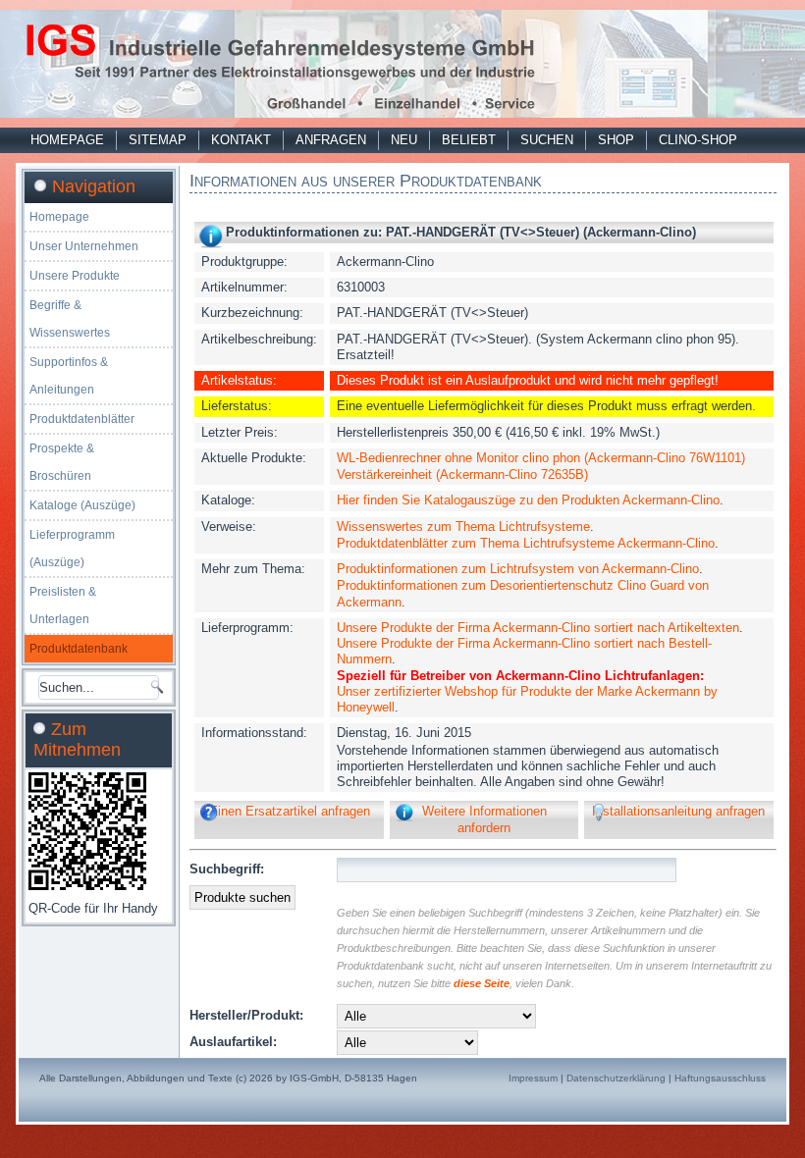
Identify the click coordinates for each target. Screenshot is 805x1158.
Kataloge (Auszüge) (82, 505)
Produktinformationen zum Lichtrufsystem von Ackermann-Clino (518, 568)
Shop (616, 139)
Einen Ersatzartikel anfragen (289, 811)
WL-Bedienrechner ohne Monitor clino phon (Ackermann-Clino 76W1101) (541, 457)
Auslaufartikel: (233, 1041)
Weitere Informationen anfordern (484, 819)
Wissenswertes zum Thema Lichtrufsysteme (463, 526)
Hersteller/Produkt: (246, 1015)
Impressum (533, 1078)
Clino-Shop (698, 139)
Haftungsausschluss (720, 1078)
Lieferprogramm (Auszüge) (72, 548)
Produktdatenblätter (81, 419)
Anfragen (330, 139)
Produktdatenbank (78, 649)
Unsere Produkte (74, 276)
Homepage (67, 139)
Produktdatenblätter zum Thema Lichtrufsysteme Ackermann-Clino (526, 543)
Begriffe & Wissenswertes (69, 319)
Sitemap (158, 139)
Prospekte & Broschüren (61, 462)
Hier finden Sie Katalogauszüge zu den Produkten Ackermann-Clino (528, 500)
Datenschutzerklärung (616, 1078)
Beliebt (469, 139)
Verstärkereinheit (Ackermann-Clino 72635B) (462, 474)
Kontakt (241, 139)
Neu (404, 139)
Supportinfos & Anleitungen (68, 375)
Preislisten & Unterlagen (62, 605)
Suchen (546, 139)
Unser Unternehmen (83, 246)
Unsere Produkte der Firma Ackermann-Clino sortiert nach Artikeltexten (538, 627)
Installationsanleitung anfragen (678, 811)
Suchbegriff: (226, 869)
